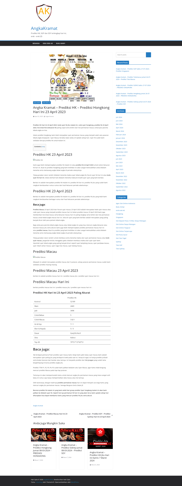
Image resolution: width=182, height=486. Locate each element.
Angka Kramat (49, 116)
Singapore (119, 217)
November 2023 (121, 145)
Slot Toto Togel (121, 238)
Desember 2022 (121, 176)
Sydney (118, 242)
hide (43, 147)
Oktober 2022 (120, 183)
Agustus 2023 (120, 155)
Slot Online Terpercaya (124, 231)
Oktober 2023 (120, 149)
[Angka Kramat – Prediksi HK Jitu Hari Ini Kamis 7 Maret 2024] (100, 430)
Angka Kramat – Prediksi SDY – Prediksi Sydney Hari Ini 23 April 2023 (94, 415)
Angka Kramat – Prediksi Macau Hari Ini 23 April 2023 (50, 415)
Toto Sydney (120, 249)
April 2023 (119, 169)
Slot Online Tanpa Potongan (125, 224)
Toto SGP (119, 245)
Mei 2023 (119, 166)
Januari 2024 (120, 138)
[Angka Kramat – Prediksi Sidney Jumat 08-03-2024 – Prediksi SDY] (71, 430)
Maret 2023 (120, 173)
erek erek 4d (48, 43)
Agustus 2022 (120, 190)
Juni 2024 (119, 121)
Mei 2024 (119, 124)
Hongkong (119, 214)
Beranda (36, 43)
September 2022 (122, 187)
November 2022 (121, 180)
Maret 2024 (120, 131)
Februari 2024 (121, 135)
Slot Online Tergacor (123, 228)
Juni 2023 (119, 162)
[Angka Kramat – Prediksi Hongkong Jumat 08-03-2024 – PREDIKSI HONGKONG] (43, 430)
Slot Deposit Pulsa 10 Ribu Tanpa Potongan (131, 221)
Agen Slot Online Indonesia (125, 203)
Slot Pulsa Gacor (121, 235)
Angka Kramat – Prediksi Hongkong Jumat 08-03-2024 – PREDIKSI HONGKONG (42, 450)
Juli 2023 (119, 159)
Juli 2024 (119, 117)
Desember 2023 (121, 142)
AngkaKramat (44, 28)
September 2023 (122, 152)
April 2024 (119, 128)
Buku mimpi (60, 43)
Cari (148, 55)
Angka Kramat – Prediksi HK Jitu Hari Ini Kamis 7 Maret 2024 (99, 456)
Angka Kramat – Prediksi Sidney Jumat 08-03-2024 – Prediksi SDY (71, 449)
